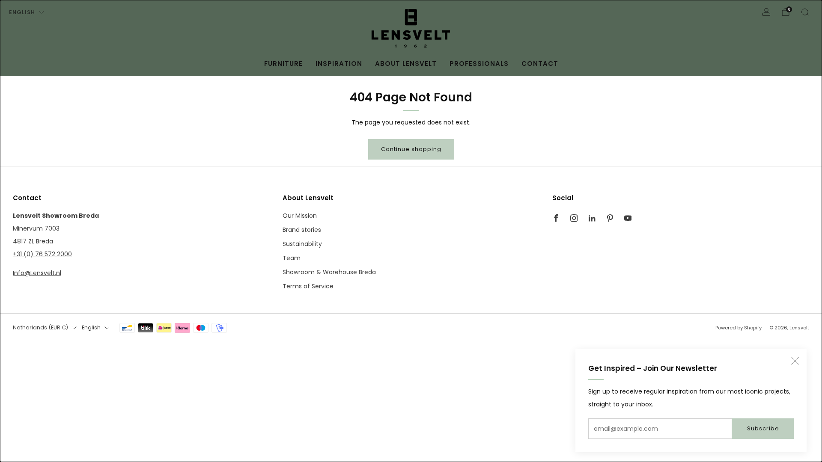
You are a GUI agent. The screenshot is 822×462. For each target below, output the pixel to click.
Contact (539, 63)
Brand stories (302, 229)
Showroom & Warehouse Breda (329, 272)
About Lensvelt (406, 63)
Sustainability (302, 244)
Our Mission (300, 215)
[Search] (805, 12)
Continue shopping (411, 149)
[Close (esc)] (795, 360)
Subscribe (763, 428)
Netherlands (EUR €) (40, 327)
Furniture (283, 63)
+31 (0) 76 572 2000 (42, 254)
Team (292, 258)
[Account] (766, 12)
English (22, 12)
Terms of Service (308, 286)
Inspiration (339, 63)
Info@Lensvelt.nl (37, 273)
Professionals (479, 63)
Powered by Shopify (738, 327)
